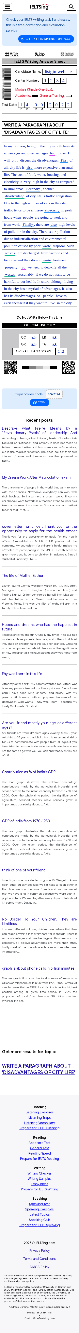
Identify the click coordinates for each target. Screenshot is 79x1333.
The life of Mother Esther (23, 575)
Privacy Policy (39, 1251)
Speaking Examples (39, 1209)
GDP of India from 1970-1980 (26, 821)
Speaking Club (39, 1220)
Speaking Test (39, 1204)
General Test (39, 1148)
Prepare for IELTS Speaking (39, 1225)
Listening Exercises (40, 1112)
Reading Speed (39, 1153)
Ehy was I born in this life (22, 674)
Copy (41, 402)
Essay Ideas (39, 1184)
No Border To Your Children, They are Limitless (39, 921)
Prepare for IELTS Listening (39, 1128)
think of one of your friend (24, 870)
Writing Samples (39, 1178)
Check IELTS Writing (48, 39)
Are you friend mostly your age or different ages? (39, 725)
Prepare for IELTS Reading (39, 1158)
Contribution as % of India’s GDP (29, 772)
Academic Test (39, 1143)
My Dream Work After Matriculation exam (36, 477)
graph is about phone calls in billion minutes (38, 968)
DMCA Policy (39, 1267)
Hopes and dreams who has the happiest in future (39, 627)
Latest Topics (40, 1214)
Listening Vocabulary (39, 1123)
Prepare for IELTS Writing (39, 1189)
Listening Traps (39, 1117)
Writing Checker (39, 1173)
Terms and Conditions (39, 1259)
